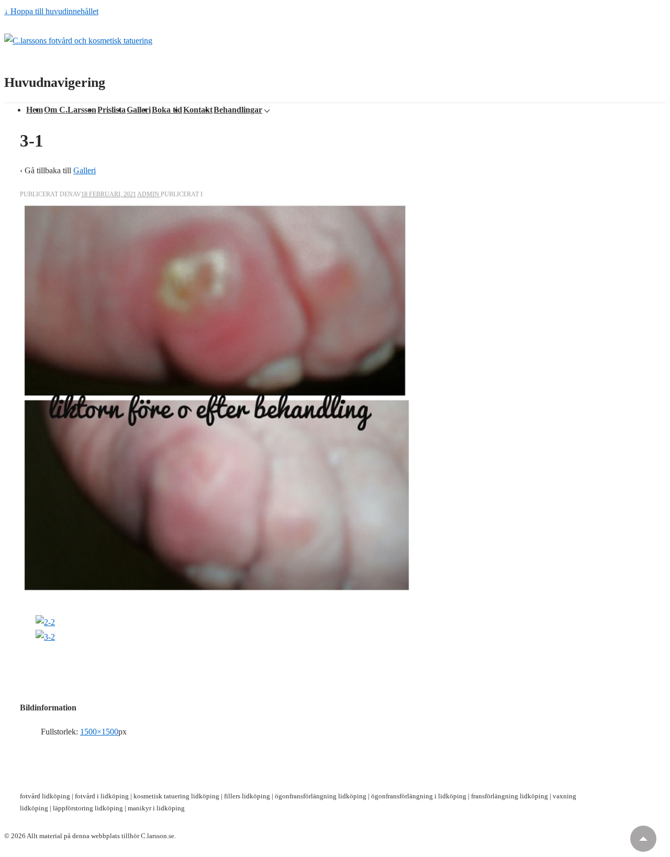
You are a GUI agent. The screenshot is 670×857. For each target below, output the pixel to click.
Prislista (111, 109)
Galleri (139, 109)
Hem (34, 109)
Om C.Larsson (70, 109)
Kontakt (198, 109)
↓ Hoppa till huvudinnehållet (51, 11)
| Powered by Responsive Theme (223, 836)
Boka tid (167, 109)
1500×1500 (99, 731)
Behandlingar (238, 109)
